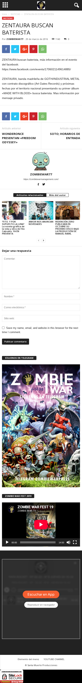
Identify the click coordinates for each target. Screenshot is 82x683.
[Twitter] (43, 184)
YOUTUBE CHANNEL (54, 659)
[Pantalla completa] (75, 542)
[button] (75, 5)
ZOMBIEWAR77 (14, 39)
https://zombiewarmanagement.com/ (41, 179)
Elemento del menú (28, 659)
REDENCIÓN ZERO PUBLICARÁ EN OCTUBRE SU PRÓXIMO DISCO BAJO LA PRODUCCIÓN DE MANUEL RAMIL (67, 227)
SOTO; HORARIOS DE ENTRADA (65, 136)
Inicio (4, 14)
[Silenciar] (68, 542)
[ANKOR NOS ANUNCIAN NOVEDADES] (41, 210)
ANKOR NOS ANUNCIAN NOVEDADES (41, 222)
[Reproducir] (7, 542)
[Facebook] (38, 184)
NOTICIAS (15, 14)
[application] (41, 524)
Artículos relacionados (30, 195)
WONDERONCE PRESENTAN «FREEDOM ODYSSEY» (19, 138)
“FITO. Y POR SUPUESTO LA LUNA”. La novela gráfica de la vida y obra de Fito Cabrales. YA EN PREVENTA (13, 227)
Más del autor (57, 195)
